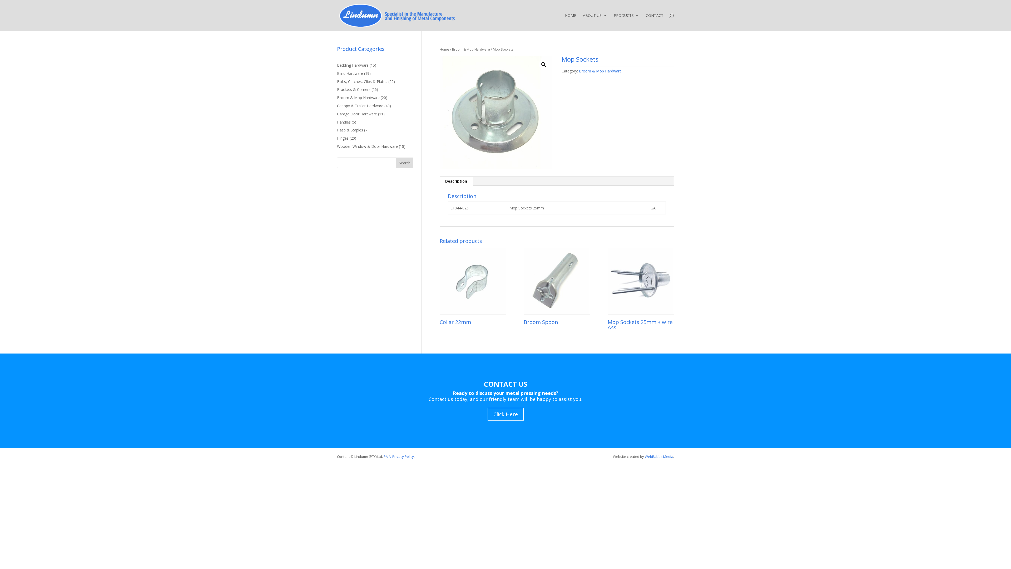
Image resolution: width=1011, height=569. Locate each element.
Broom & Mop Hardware (471, 49)
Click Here (505, 414)
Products (624, 16)
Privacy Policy (403, 456)
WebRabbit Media (659, 456)
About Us (592, 16)
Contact (654, 16)
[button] (543, 64)
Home (570, 16)
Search (404, 162)
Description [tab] (456, 181)
